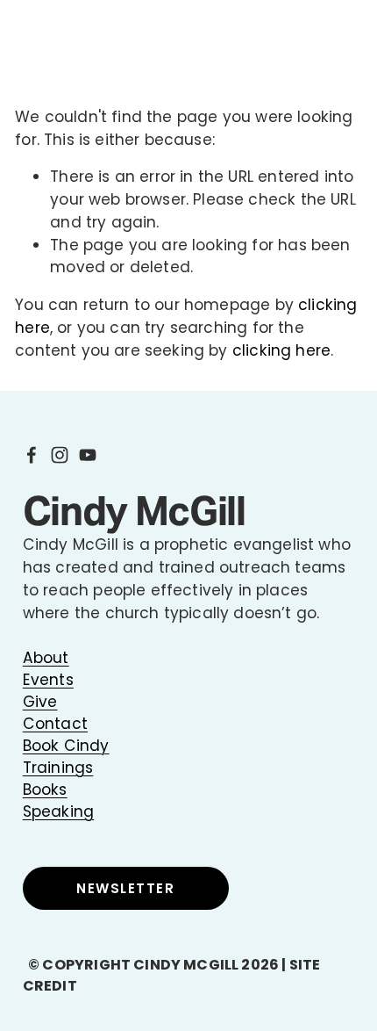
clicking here (281, 350)
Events (48, 679)
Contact (55, 723)
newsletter (125, 888)
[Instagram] (59, 455)
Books (45, 789)
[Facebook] (31, 455)
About (46, 657)
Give (40, 701)
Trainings (58, 767)
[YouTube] (87, 455)
